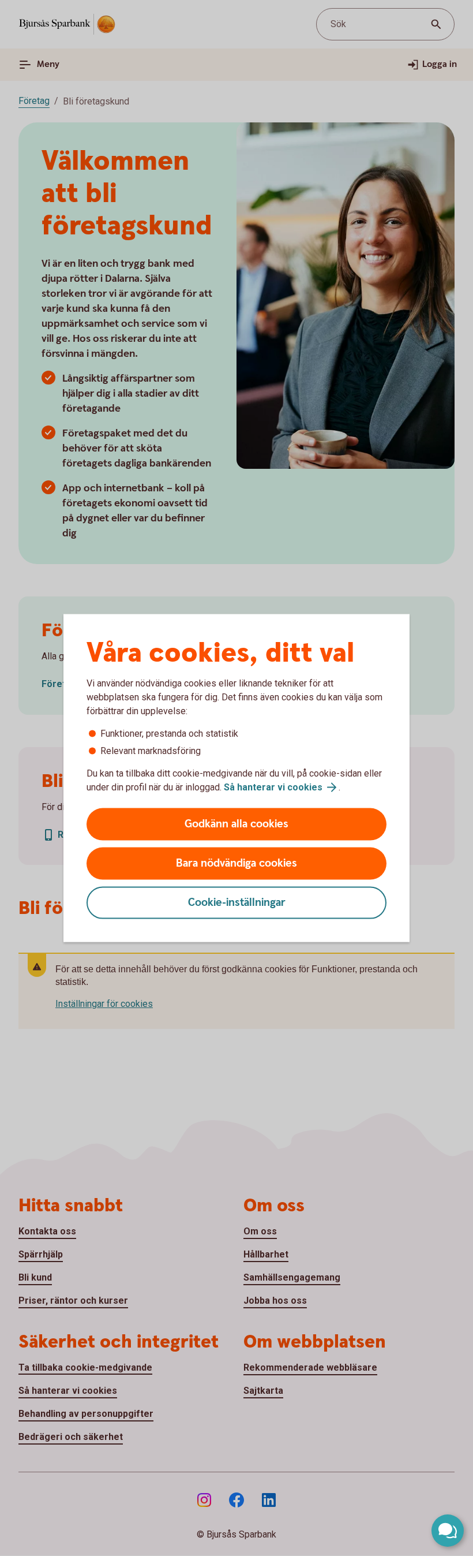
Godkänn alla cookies (236, 824)
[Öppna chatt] (447, 1530)
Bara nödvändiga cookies (236, 863)
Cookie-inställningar (237, 902)
